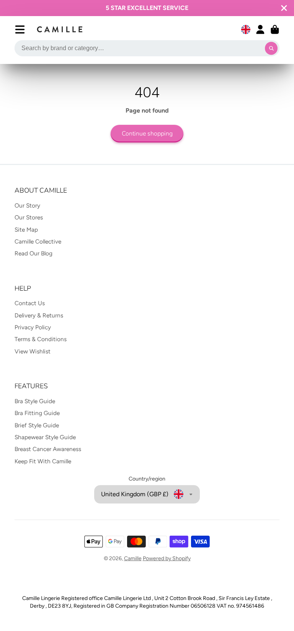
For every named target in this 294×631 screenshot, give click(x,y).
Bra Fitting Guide (37, 413)
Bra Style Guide (35, 401)
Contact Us (30, 303)
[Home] (60, 29)
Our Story (27, 205)
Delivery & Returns (39, 315)
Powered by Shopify (167, 558)
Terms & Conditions (41, 339)
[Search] (271, 48)
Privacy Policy (33, 327)
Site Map (26, 229)
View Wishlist (33, 351)
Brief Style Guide (37, 425)
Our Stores (29, 217)
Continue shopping (147, 133)
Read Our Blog (33, 253)
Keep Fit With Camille (43, 461)
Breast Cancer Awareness (48, 449)
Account (260, 29)
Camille (133, 558)
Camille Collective (38, 241)
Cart (274, 29)
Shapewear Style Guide (45, 437)
